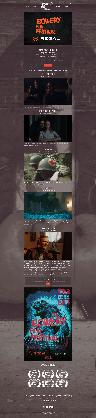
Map (59, 54)
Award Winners (48, 364)
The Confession (48, 74)
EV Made (50, 413)
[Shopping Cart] (70, 3)
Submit (67, 6)
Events (35, 6)
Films (28, 6)
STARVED (48, 188)
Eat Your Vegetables (48, 110)
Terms (53, 412)
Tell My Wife (48, 149)
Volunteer (43, 412)
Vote (48, 283)
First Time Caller (48, 228)
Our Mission (48, 411)
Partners (59, 6)
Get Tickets (48, 65)
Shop (47, 412)
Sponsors (50, 412)
